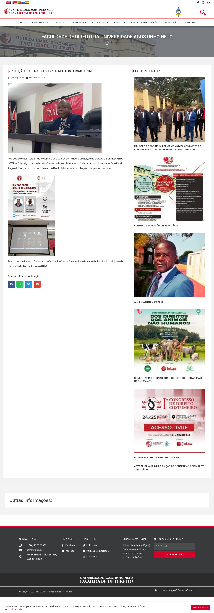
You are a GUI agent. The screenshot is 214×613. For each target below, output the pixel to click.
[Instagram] (203, 2)
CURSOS (118, 22)
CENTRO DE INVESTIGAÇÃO (144, 22)
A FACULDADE (39, 22)
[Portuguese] (19, 2)
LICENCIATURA (78, 22)
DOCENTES (60, 22)
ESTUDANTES (98, 22)
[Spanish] (27, 2)
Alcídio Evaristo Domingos (148, 301)
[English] (8, 2)
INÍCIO (23, 22)
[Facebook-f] (198, 2)
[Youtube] (208, 2)
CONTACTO (189, 22)
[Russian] (23, 2)
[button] (11, 284)
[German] (16, 2)
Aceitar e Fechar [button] (200, 607)
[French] (12, 2)
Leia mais (17, 609)
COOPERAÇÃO (170, 22)
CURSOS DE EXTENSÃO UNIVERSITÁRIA (156, 225)
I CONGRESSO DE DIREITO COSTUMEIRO (156, 457)
